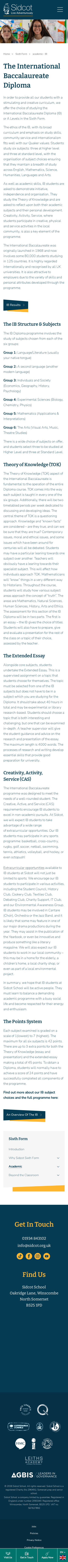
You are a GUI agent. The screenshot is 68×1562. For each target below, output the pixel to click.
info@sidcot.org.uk (34, 1245)
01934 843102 (34, 1238)
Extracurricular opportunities (23, 867)
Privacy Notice (34, 1540)
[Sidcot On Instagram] (37, 1256)
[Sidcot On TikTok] (20, 1256)
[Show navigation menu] (60, 11)
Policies (34, 1533)
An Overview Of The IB (22, 1115)
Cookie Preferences (34, 1547)
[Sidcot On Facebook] (29, 1256)
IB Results (13, 305)
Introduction (16, 1149)
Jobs (34, 1526)
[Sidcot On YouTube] (46, 1256)
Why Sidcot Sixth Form (24, 1158)
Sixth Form (18, 1139)
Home (6, 54)
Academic (15, 1166)
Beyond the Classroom (24, 1175)
